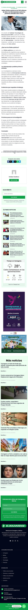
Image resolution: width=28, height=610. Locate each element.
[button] (22, 2)
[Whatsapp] (24, 606)
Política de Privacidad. (17, 201)
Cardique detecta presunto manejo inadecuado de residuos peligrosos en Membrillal (17, 221)
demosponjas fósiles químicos (10, 151)
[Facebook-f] (15, 540)
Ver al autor (14, 180)
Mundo (13, 7)
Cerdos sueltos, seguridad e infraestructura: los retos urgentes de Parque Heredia (12, 403)
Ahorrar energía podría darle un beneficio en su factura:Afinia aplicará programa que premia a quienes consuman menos (17, 237)
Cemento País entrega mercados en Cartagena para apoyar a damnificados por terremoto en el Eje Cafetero (17, 230)
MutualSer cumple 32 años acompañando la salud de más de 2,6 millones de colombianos (17, 245)
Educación (9, 7)
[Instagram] (12, 540)
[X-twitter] (17, 540)
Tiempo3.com (16, 284)
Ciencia (4, 7)
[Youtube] (10, 540)
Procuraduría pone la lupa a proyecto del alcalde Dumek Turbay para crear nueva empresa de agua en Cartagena (17, 214)
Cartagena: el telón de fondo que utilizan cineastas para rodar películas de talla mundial (13, 365)
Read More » (3, 371)
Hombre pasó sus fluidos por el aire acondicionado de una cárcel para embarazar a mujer (12, 481)
